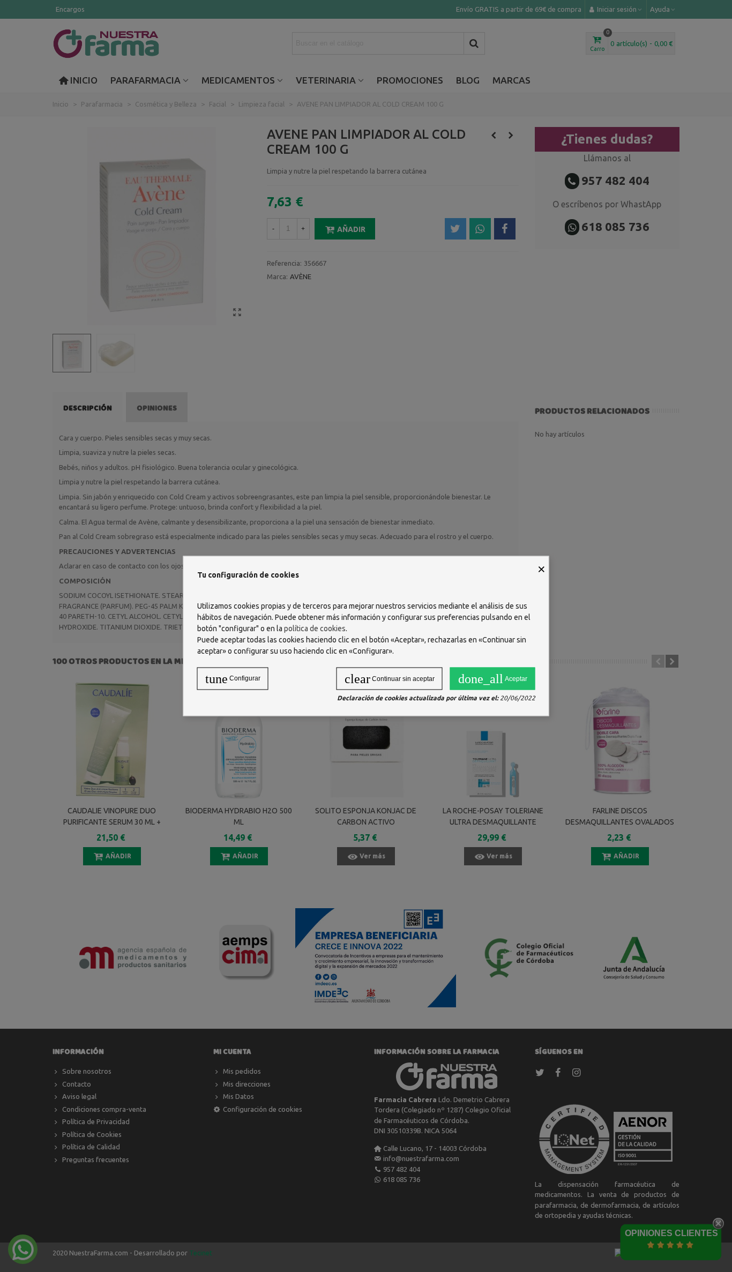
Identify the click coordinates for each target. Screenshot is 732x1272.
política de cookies (315, 628)
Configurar (232, 679)
